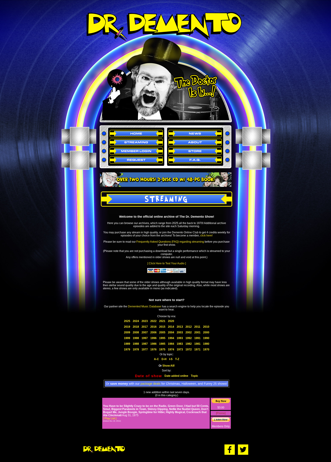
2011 (197, 326)
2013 (180, 326)
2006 (153, 332)
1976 (153, 349)
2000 (206, 332)
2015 (162, 326)
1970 (206, 349)
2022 (153, 321)
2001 (197, 332)
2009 (127, 332)
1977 (145, 349)
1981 (197, 343)
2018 (136, 326)
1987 (145, 343)
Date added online (176, 375)
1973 (180, 349)
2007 (145, 332)
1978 (136, 349)
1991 (197, 338)
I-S (171, 359)
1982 (188, 343)
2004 (171, 332)
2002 (188, 332)
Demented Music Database (144, 306)
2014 (171, 326)
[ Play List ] (109, 418)
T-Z (177, 359)
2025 (127, 321)
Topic (194, 375)
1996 (153, 338)
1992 (188, 338)
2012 (188, 326)
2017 (145, 326)
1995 (162, 338)
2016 (153, 326)
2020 (171, 321)
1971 (197, 349)
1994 (171, 338)
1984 (171, 343)
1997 (145, 338)
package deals (151, 383)
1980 (206, 343)
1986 (153, 343)
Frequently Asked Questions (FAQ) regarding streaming (170, 241)
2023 (145, 321)
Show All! (168, 365)
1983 (180, 343)
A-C (156, 359)
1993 (180, 338)
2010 (206, 326)
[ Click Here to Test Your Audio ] (166, 263)
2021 (162, 321)
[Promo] (220, 413)
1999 (127, 338)
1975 (162, 349)
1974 (171, 349)
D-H (164, 359)
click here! (206, 235)
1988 (136, 343)
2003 (180, 332)
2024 (136, 321)
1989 (127, 343)
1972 (188, 349)
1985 (162, 343)
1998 (136, 338)
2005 (162, 332)
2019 (127, 326)
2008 (136, 332)
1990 (206, 338)
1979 (127, 349)
